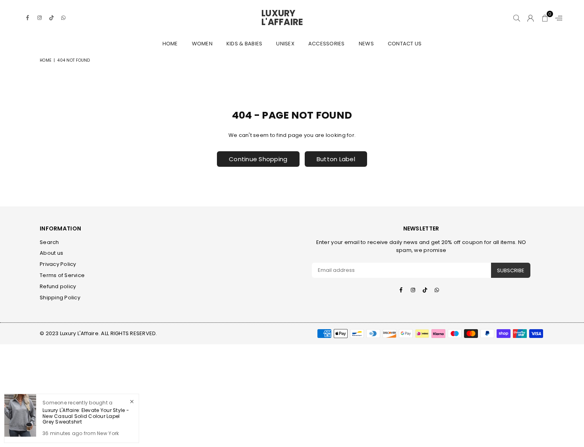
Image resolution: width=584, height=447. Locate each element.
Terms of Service (62, 275)
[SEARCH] (517, 18)
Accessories (326, 43)
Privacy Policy (58, 264)
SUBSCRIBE (510, 270)
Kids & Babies (244, 43)
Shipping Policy (60, 297)
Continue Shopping (258, 159)
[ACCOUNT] (531, 18)
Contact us (405, 43)
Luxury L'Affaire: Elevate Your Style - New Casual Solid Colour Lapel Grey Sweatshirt (86, 416)
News (366, 43)
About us (51, 253)
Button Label (336, 159)
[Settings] (557, 18)
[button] (545, 18)
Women (202, 43)
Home (170, 43)
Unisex (285, 43)
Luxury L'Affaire (292, 18)
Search (49, 242)
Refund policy (58, 286)
